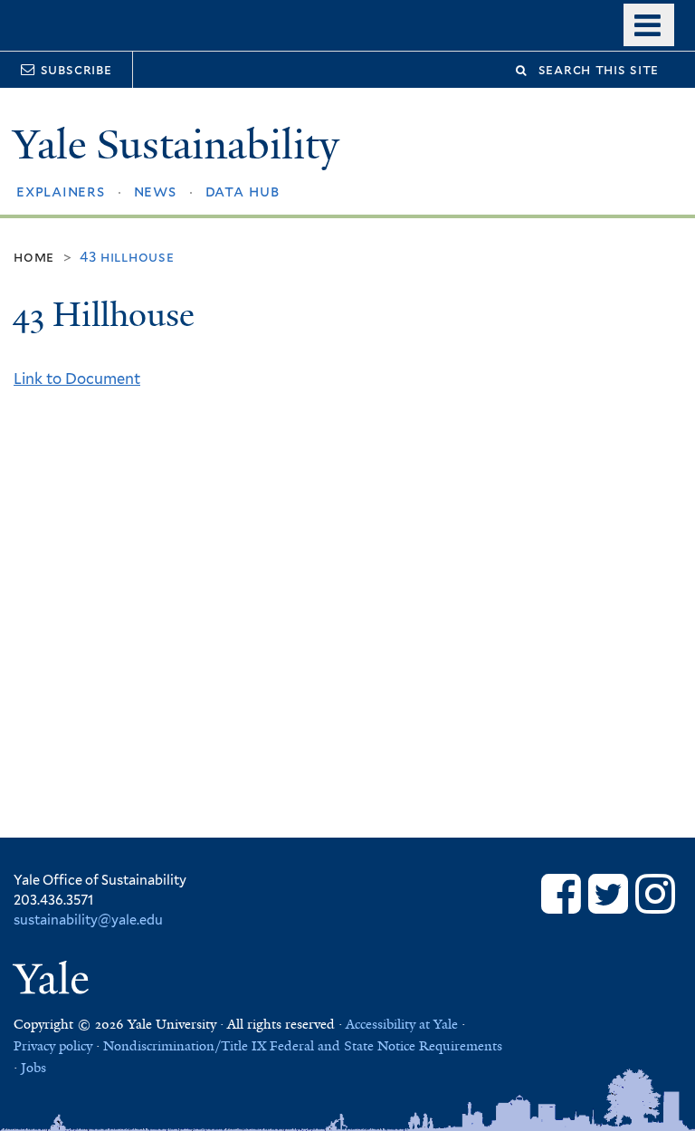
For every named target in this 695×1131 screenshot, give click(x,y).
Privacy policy (53, 1046)
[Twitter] (608, 893)
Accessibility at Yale (402, 1024)
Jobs (33, 1068)
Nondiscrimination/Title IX (184, 1046)
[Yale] (55, 982)
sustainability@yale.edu (88, 919)
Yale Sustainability (176, 144)
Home (34, 256)
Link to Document (77, 378)
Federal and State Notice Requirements (386, 1046)
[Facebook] (561, 893)
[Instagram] (655, 893)
